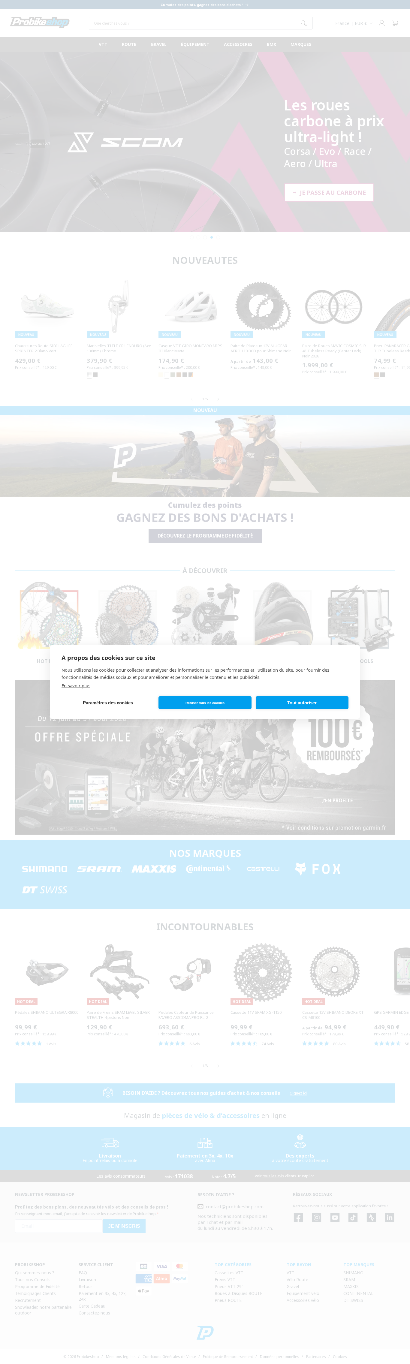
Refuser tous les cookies (205, 703)
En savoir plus (76, 685)
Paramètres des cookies (108, 702)
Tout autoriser (302, 702)
